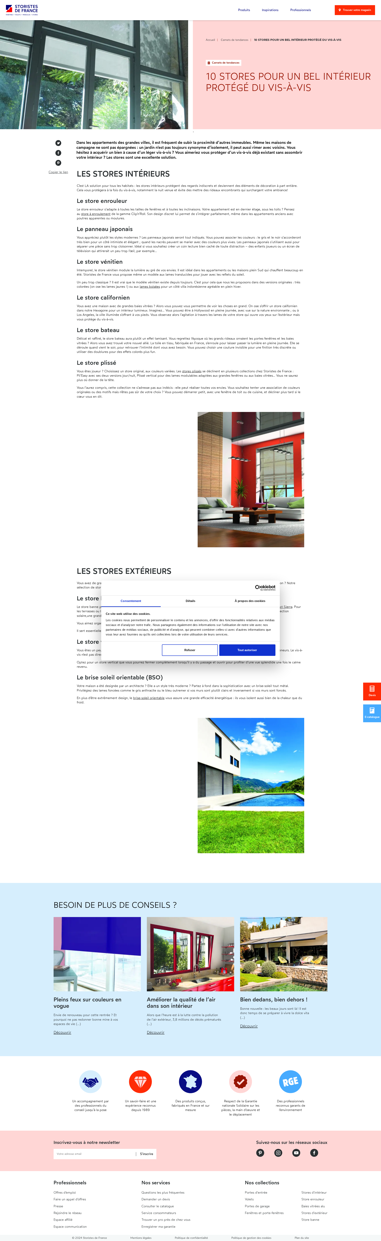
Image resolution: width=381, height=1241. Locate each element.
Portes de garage (257, 1206)
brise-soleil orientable (149, 698)
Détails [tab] (190, 601)
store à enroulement (96, 214)
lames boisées (150, 287)
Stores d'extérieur (314, 1213)
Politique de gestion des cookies (251, 1238)
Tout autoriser (247, 650)
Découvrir (62, 1032)
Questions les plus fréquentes (162, 1192)
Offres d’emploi (65, 1192)
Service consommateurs (158, 1213)
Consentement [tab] (131, 601)
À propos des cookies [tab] (250, 601)
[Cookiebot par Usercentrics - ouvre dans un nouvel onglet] (258, 588)
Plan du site (302, 1238)
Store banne (310, 1220)
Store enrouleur (312, 1199)
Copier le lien (58, 172)
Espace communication (70, 1227)
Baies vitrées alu (313, 1206)
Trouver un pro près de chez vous (165, 1220)
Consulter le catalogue (157, 1206)
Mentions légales (140, 1238)
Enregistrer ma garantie (158, 1227)
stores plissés (191, 371)
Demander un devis (155, 1199)
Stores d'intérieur (314, 1192)
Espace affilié (63, 1220)
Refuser (189, 650)
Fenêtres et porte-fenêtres (264, 1213)
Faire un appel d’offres (70, 1199)
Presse (58, 1206)
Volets (249, 1199)
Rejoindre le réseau (68, 1213)
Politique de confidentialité (191, 1238)
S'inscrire (146, 1154)
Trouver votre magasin (357, 10)
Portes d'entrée (256, 1192)
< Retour (12, 40)
